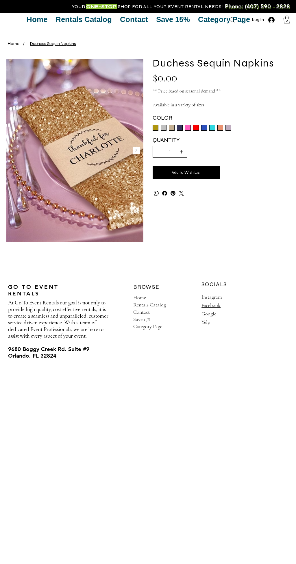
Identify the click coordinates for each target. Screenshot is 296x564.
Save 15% (141, 319)
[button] (287, 19)
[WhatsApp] (156, 193)
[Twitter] (181, 193)
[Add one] (181, 152)
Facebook (211, 305)
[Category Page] (187, 326)
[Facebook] (164, 193)
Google (208, 313)
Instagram (211, 297)
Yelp (205, 322)
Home (139, 297)
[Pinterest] (173, 193)
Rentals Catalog (149, 305)
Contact (141, 312)
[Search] (232, 20)
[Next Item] (136, 150)
